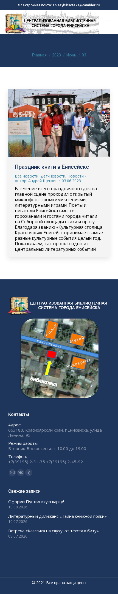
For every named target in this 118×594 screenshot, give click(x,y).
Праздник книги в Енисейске (52, 167)
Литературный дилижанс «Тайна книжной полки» (57, 516)
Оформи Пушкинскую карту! (36, 501)
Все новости (26, 176)
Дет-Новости (53, 176)
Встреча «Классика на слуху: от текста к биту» (53, 530)
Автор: (36, 180)
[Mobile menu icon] (107, 22)
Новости (76, 176)
